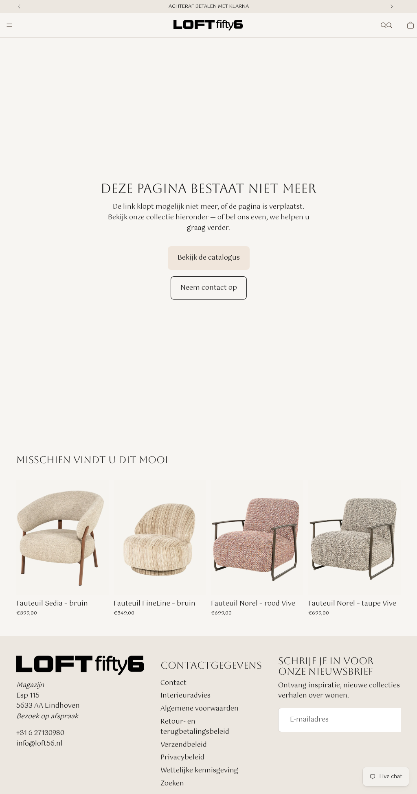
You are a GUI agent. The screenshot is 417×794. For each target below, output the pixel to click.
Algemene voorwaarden (199, 708)
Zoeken (172, 783)
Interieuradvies (185, 695)
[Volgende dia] (294, 538)
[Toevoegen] (96, 582)
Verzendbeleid (183, 744)
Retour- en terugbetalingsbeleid (194, 726)
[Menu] (9, 25)
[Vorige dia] (220, 538)
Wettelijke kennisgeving (199, 770)
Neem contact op (208, 287)
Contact (173, 682)
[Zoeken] (384, 25)
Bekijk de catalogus (209, 257)
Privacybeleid (182, 757)
